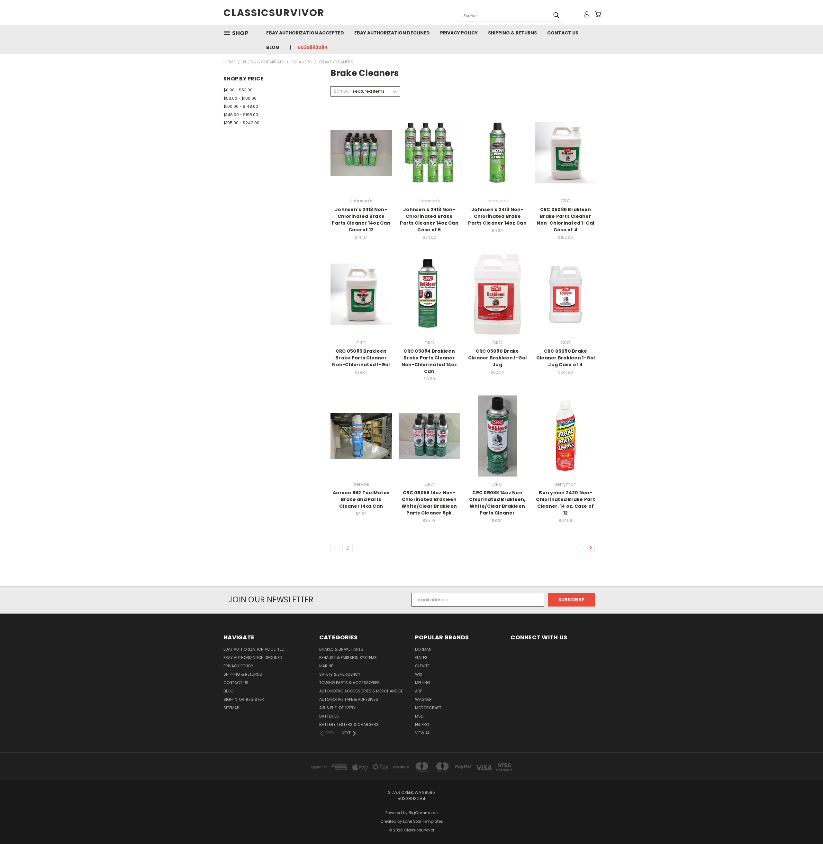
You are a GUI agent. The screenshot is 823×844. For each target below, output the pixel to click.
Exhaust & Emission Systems (348, 657)
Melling (422, 682)
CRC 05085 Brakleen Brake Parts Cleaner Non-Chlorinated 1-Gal (361, 358)
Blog (272, 47)
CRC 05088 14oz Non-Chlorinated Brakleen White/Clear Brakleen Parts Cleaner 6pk (429, 502)
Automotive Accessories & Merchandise (361, 691)
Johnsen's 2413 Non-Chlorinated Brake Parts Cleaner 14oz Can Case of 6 (429, 219)
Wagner (423, 699)
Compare (358, 152)
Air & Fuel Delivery (337, 707)
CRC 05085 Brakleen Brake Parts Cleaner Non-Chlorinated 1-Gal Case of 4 (565, 219)
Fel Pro (422, 724)
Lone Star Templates (423, 821)
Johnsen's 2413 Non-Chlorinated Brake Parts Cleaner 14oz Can (497, 216)
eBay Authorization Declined (392, 33)
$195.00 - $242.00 (241, 123)
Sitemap (231, 707)
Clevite (422, 666)
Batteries (329, 716)
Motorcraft (428, 707)
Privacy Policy (459, 33)
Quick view (361, 139)
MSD (419, 716)
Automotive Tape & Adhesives (348, 699)
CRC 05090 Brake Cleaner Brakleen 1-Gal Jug (497, 358)
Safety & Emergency (339, 674)
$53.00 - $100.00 (240, 98)
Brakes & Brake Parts (341, 649)
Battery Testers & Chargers (349, 724)
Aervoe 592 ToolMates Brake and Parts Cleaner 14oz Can (361, 499)
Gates (421, 657)
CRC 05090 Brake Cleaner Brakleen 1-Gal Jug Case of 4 (565, 358)
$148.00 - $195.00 (240, 115)
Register (255, 699)
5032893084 (313, 47)
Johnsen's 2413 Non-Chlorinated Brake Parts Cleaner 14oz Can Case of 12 (361, 219)
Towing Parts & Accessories (349, 682)
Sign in (230, 699)
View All (423, 733)
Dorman (423, 649)
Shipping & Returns (512, 33)
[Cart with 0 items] (598, 14)
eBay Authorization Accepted (305, 33)
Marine (326, 666)
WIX (418, 674)
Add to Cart (361, 164)
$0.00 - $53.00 (238, 90)
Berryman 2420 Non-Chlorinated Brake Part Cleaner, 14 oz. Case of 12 (565, 502)
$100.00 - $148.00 (240, 106)
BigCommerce (423, 812)
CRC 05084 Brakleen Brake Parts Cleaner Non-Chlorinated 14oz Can (429, 361)
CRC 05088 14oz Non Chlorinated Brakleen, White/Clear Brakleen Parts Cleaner (497, 502)
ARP (418, 691)
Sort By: (341, 91)
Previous (806, 824)
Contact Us (562, 33)
